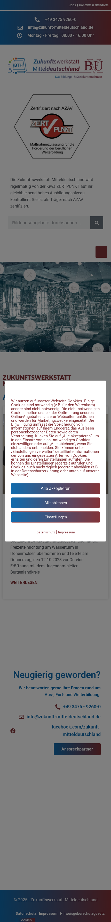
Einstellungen (55, 517)
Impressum (66, 532)
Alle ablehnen (55, 503)
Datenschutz (45, 532)
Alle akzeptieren (55, 488)
